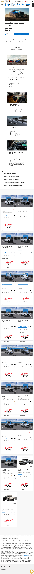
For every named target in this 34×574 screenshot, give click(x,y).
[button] (16, 201)
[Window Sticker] (15, 217)
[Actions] (15, 209)
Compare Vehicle (6, 267)
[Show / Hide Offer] (16, 5)
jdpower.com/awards (26, 555)
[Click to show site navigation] (32, 1)
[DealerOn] (3, 569)
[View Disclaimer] (10, 218)
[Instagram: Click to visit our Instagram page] (20, 1)
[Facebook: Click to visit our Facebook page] (19, 1)
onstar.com (24, 545)
